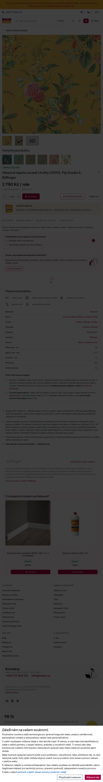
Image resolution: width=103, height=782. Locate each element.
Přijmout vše (93, 777)
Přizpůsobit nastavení (70, 777)
